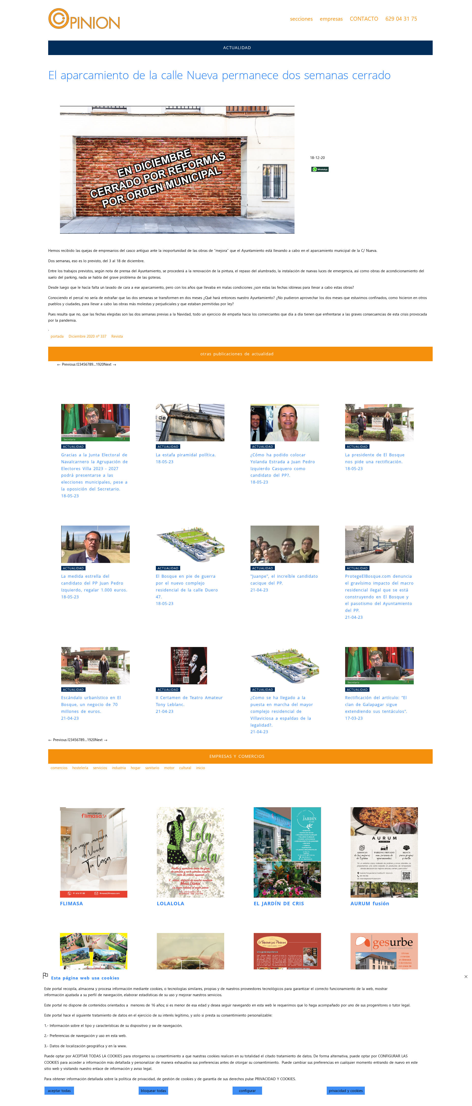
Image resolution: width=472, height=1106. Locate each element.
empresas (331, 18)
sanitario (152, 767)
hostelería (80, 767)
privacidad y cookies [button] (346, 1090)
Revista (117, 336)
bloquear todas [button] (153, 1090)
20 (102, 364)
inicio (200, 767)
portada (57, 336)
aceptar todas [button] (59, 1090)
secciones (301, 18)
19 (98, 364)
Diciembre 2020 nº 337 (87, 336)
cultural (185, 767)
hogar (135, 767)
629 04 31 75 (401, 18)
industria (119, 767)
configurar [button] (247, 1090)
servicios (100, 767)
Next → (110, 364)
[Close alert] (466, 975)
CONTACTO (364, 18)
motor (169, 767)
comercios (59, 767)
